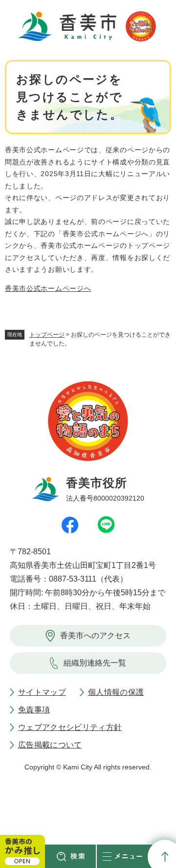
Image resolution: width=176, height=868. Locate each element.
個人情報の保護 (116, 692)
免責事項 (34, 710)
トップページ (47, 334)
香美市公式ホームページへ (48, 288)
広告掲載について (50, 745)
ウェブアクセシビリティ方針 (70, 727)
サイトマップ (42, 692)
